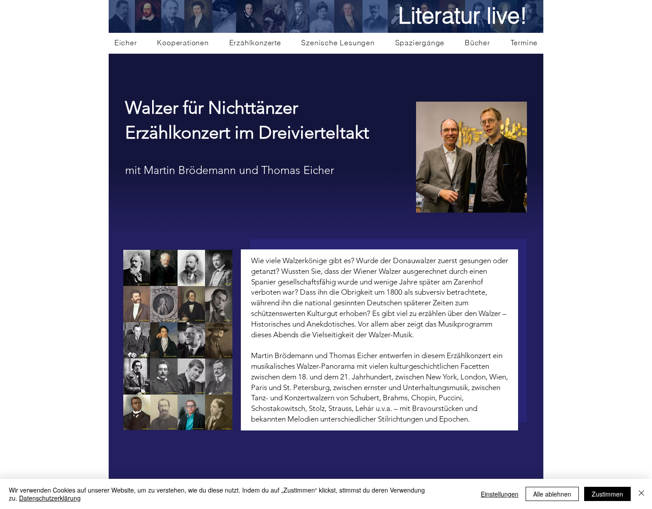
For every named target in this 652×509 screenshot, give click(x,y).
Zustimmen (607, 493)
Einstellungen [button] (499, 493)
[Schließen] (641, 494)
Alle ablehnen (552, 493)
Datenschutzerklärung (50, 497)
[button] (183, 42)
